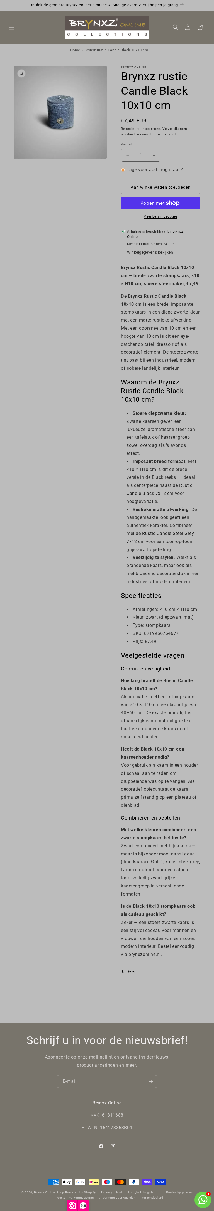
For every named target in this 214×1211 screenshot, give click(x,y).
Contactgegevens (179, 1192)
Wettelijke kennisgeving (75, 1198)
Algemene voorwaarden (117, 1198)
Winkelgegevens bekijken (150, 252)
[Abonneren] (151, 1081)
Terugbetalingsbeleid (144, 1192)
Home (75, 50)
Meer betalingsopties (160, 216)
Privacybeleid (111, 1192)
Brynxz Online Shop (49, 1192)
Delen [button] (132, 971)
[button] (12, 27)
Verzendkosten (174, 129)
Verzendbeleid (152, 1198)
